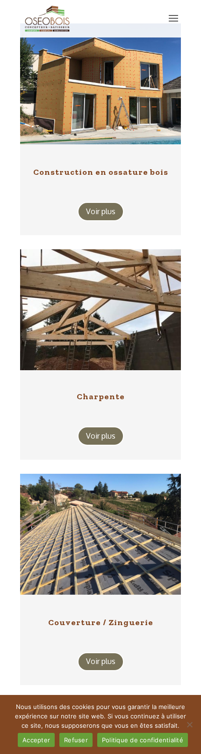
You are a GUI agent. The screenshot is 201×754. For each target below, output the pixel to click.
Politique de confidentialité (142, 740)
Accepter (36, 740)
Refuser (76, 740)
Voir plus (100, 211)
